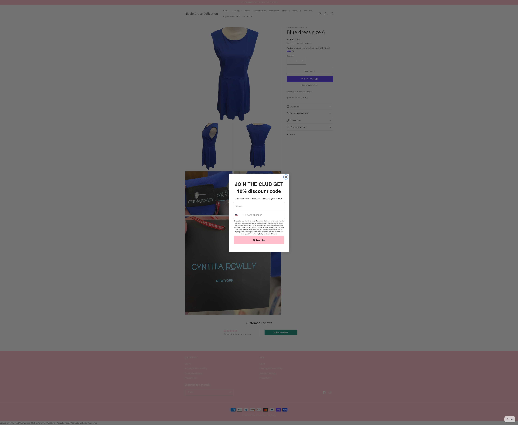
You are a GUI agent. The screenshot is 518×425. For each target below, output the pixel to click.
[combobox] (239, 214)
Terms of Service (271, 234)
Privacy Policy (258, 234)
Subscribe (259, 240)
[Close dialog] (286, 177)
